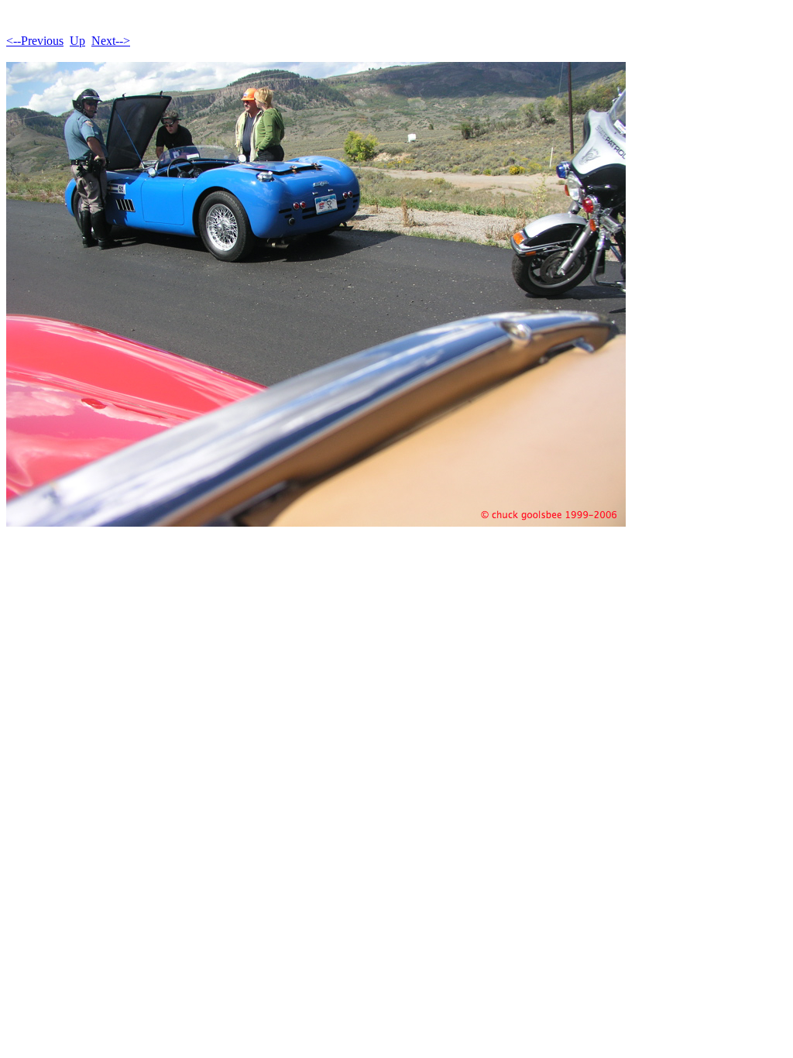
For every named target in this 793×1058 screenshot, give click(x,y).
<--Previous (35, 40)
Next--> (110, 40)
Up (77, 40)
